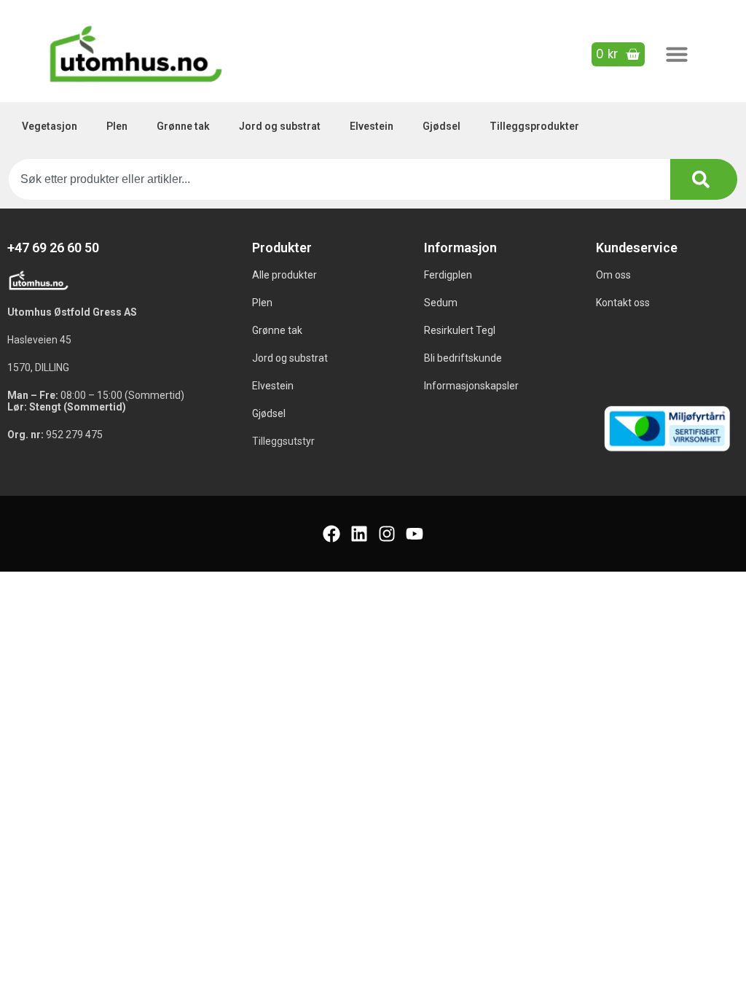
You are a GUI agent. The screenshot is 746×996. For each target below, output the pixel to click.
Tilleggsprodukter (534, 126)
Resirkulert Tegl (459, 330)
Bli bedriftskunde (463, 358)
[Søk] (703, 179)
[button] (676, 53)
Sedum (441, 302)
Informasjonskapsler (471, 386)
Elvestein (371, 126)
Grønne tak (183, 126)
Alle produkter (284, 275)
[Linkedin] (359, 533)
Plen (116, 126)
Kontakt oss (623, 302)
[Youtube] (414, 533)
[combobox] (339, 179)
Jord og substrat (280, 126)
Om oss (613, 275)
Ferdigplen (448, 275)
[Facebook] (331, 533)
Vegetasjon (49, 126)
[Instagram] (387, 533)
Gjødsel (441, 126)
